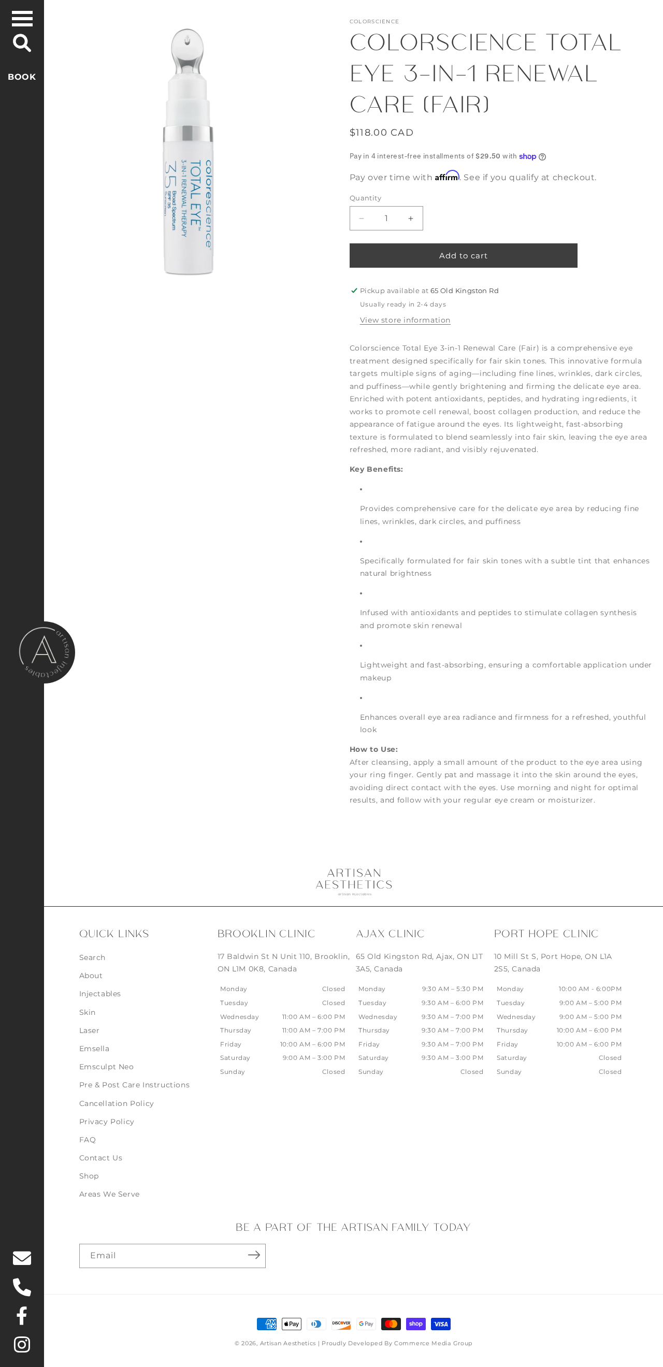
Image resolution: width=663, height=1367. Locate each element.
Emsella (94, 1048)
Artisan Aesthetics (288, 1343)
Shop (89, 1176)
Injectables (100, 993)
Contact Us (101, 1157)
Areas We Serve (109, 1194)
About (91, 975)
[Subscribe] (254, 1255)
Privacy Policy (107, 1121)
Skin (87, 1012)
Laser (89, 1030)
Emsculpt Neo (106, 1066)
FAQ (87, 1139)
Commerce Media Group (433, 1343)
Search (92, 957)
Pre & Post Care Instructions (134, 1084)
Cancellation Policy (116, 1103)
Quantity (365, 198)
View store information (405, 320)
